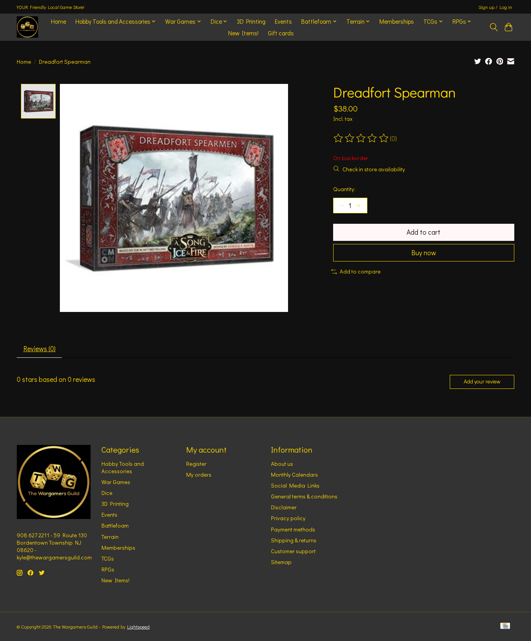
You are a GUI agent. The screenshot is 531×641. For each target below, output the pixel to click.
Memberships (396, 21)
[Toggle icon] (493, 27)
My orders (198, 474)
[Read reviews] (361, 138)
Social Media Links (295, 485)
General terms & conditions (304, 496)
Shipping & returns (293, 540)
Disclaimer (284, 507)
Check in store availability (373, 169)
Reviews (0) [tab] (39, 348)
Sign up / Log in (495, 7)
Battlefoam (115, 525)
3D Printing (251, 21)
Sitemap (281, 562)
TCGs (107, 558)
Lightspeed (138, 627)
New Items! (243, 33)
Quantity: (344, 189)
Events (283, 21)
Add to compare (360, 271)
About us (282, 463)
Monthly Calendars (294, 474)
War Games (115, 482)
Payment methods (293, 529)
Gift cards (281, 33)
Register (196, 463)
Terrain (110, 536)
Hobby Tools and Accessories (122, 467)
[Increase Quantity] (358, 205)
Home (58, 21)
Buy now (423, 252)
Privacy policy (288, 518)
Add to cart (423, 232)
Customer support (293, 551)
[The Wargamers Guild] (27, 27)
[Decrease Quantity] (341, 205)
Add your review (482, 381)
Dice (106, 492)
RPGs (107, 569)
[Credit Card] (505, 626)
